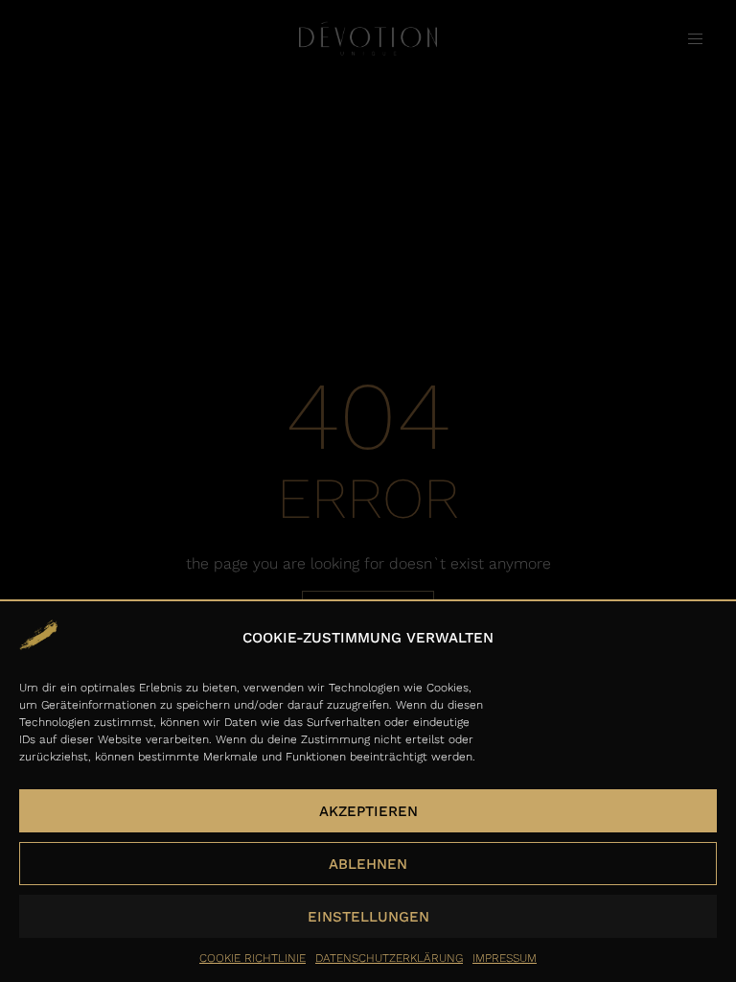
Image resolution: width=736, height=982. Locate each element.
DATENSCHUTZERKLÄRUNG (389, 958)
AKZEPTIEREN (368, 811)
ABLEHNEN (368, 864)
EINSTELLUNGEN (368, 916)
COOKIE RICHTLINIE (252, 958)
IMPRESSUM (504, 958)
